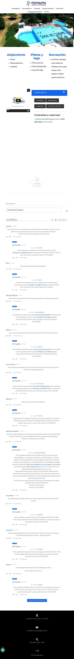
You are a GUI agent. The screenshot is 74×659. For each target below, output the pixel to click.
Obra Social (59, 8)
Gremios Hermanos (56, 106)
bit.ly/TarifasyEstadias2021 (42, 315)
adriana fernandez (40, 452)
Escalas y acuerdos (48, 8)
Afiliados (41, 100)
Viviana (40, 584)
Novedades (15, 8)
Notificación (39, 106)
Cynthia (40, 248)
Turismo (46, 11)
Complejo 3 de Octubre (35, 11)
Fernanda (40, 549)
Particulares (53, 100)
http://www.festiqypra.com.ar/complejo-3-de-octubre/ (44, 464)
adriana (40, 346)
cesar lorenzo (40, 383)
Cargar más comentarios (37, 600)
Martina (40, 416)
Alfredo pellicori (40, 312)
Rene (40, 280)
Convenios (37, 8)
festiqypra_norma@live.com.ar (22, 252)
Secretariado (26, 8)
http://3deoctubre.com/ (34, 466)
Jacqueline (40, 514)
